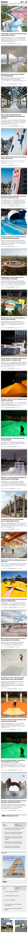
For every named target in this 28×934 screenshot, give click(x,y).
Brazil (2, 202)
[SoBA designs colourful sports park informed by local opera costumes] (14, 19)
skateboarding (21, 78)
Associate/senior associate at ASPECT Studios (13, 909)
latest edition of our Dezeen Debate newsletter (13, 160)
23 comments (22, 206)
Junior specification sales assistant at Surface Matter (13, 905)
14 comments (20, 770)
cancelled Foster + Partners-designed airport (11, 285)
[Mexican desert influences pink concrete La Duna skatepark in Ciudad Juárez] (14, 624)
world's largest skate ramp (13, 162)
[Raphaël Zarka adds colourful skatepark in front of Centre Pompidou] (14, 303)
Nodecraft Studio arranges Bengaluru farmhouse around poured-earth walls (13, 842)
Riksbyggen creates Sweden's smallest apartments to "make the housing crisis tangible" (13, 837)
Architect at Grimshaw (10, 900)
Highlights (7, 919)
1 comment (17, 165)
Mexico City (5, 283)
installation (5, 766)
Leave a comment (18, 327)
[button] (23, 2)
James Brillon (4, 529)
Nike (20, 121)
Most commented (18, 825)
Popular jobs (5, 888)
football (11, 124)
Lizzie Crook (4, 688)
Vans (11, 366)
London (12, 121)
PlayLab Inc (15, 402)
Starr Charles (4, 327)
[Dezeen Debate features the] (14, 142)
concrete (5, 527)
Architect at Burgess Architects (12, 891)
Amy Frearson (4, 568)
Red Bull (12, 200)
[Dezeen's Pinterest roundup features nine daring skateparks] (14, 424)
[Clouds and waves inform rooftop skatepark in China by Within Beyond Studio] (14, 222)
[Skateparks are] (14, 663)
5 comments (17, 246)
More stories (11, 815)
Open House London (18, 682)
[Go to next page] (21, 2)
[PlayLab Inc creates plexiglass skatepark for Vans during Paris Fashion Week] (14, 463)
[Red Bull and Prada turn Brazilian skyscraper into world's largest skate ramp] (14, 181)
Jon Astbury (4, 246)
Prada (23, 200)
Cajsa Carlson (4, 368)
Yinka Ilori (11, 603)
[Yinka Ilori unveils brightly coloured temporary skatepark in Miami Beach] (14, 585)
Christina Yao (4, 43)
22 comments (19, 568)
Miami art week (19, 605)
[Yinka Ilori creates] (14, 705)
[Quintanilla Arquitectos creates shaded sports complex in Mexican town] (14, 505)
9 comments (19, 729)
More (15, 41)
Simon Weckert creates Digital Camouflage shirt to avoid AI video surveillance (14, 828)
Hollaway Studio (5, 566)
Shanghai (24, 80)
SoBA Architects (14, 37)
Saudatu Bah (4, 165)
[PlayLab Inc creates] (14, 384)
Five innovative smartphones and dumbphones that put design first (12, 846)
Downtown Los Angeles (20, 404)
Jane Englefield (4, 488)
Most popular (5, 825)
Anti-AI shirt (19, 921)
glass (11, 80)
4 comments (18, 368)
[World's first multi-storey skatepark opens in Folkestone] (14, 545)
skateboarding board (10, 444)
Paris (22, 324)
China (17, 38)
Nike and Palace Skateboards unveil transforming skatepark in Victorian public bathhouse (13, 116)
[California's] (14, 786)
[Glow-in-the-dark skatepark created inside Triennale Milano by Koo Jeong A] (14, 746)
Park (14, 38)
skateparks (8, 443)
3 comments (21, 126)
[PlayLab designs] (14, 344)
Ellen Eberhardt (4, 206)
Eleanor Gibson (4, 810)
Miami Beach (9, 605)
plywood (12, 202)
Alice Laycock (4, 84)
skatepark (3, 80)
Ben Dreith (3, 287)
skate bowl (3, 364)
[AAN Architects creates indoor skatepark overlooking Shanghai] (14, 60)
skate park (17, 524)
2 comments (18, 43)
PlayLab (7, 362)
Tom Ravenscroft (5, 126)
